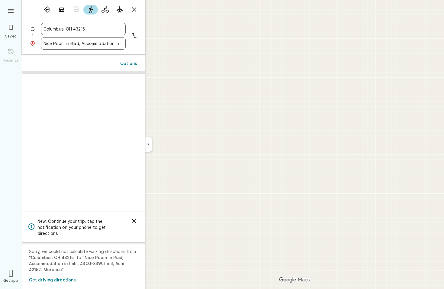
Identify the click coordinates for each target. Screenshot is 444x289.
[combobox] (83, 29)
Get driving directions (52, 280)
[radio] (47, 10)
